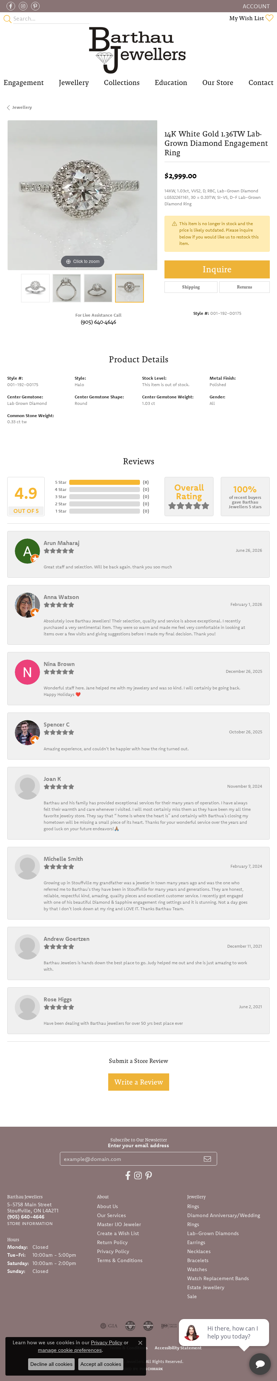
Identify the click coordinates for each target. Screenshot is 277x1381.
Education (171, 82)
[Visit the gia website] (109, 1325)
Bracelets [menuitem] (197, 1260)
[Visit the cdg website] (130, 1325)
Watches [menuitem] (197, 1269)
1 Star (61, 511)
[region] (82, 195)
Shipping (191, 287)
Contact (261, 82)
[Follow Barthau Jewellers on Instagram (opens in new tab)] (23, 6)
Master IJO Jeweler (119, 1224)
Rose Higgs (58, 999)
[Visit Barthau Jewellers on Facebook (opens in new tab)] (10, 6)
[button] (255, 6)
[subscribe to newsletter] (207, 1158)
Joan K (52, 778)
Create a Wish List (118, 1233)
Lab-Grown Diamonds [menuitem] (213, 1233)
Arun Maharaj (61, 542)
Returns (244, 287)
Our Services (111, 1215)
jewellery (22, 107)
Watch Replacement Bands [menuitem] (218, 1278)
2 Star (60, 503)
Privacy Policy (113, 1251)
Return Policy (112, 1242)
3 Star (60, 496)
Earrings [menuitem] (196, 1242)
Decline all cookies (51, 1364)
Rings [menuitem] (193, 1206)
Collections (122, 82)
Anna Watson (61, 596)
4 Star (60, 489)
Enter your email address (138, 1145)
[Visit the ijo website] (169, 1325)
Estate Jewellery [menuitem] (205, 1287)
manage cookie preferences (70, 1350)
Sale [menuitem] (192, 1296)
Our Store (217, 82)
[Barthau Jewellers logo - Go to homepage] (138, 49)
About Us (107, 1206)
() (146, 482)
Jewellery (74, 82)
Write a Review (138, 1082)
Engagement (24, 82)
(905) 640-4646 (98, 321)
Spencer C (57, 724)
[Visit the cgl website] (148, 1325)
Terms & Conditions (119, 1260)
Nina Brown (59, 663)
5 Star (60, 482)
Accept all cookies (100, 1364)
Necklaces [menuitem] (199, 1251)
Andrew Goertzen (66, 938)
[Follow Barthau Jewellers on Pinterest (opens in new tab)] (35, 6)
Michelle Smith (63, 858)
